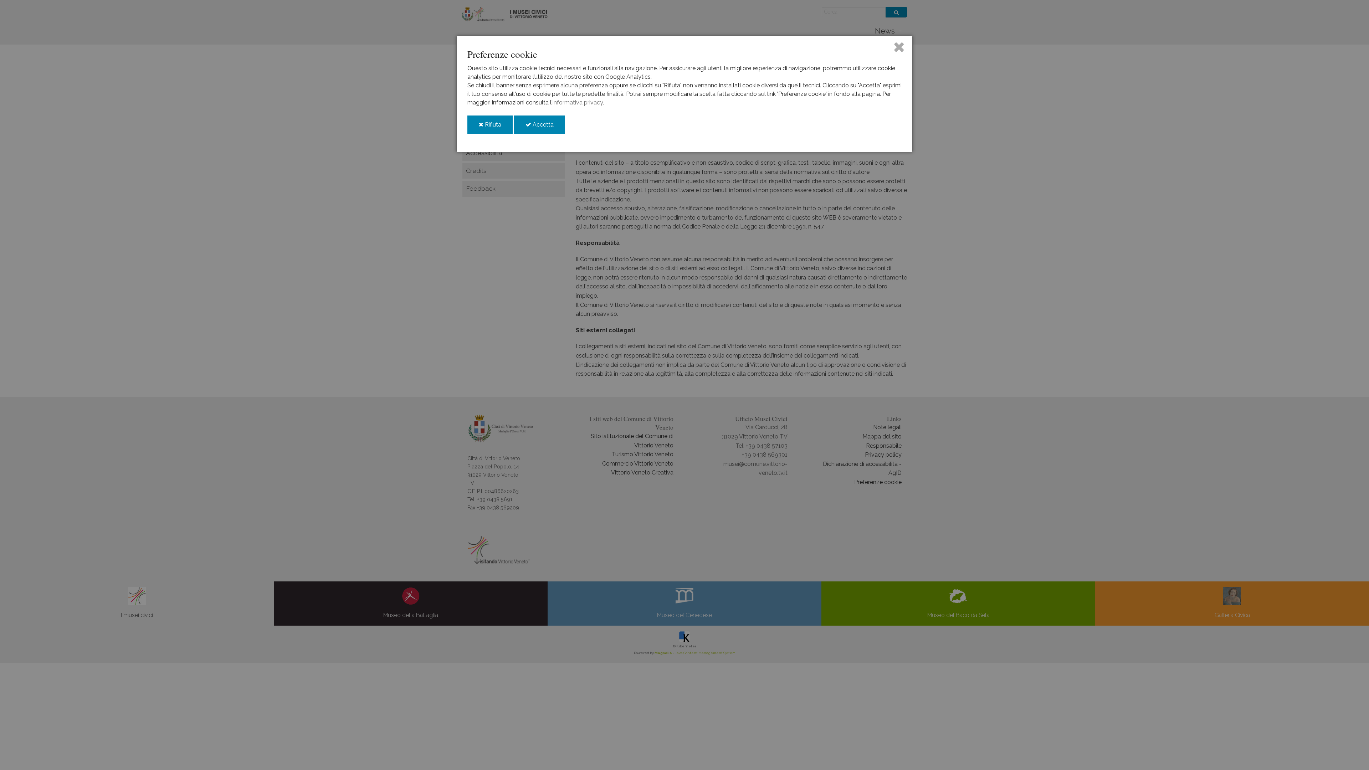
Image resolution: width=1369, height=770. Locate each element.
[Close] (898, 47)
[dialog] (684, 94)
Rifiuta (498, 127)
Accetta (548, 127)
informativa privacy (578, 102)
